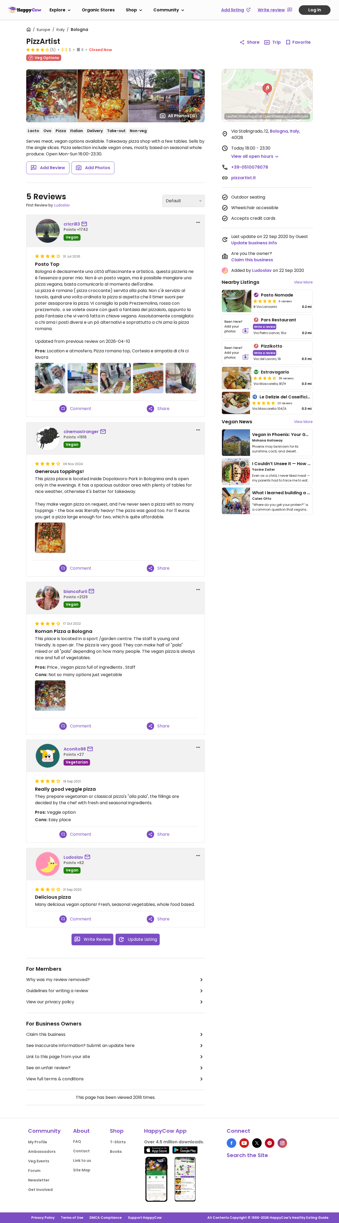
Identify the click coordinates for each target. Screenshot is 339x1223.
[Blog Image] (236, 442)
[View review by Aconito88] (47, 755)
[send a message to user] (85, 224)
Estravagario (275, 372)
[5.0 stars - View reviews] (265, 301)
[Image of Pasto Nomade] (236, 301)
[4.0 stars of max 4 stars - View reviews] (38, 49)
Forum (34, 1170)
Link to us (82, 1160)
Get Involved (40, 1189)
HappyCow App (165, 1131)
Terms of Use (72, 1217)
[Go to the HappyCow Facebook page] (231, 1143)
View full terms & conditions (55, 1079)
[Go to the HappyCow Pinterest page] (269, 1143)
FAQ (77, 1141)
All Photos (182, 116)
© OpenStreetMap (273, 116)
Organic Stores (98, 10)
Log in (314, 10)
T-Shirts (118, 1142)
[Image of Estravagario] (236, 378)
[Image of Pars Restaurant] (236, 326)
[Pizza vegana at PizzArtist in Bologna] (148, 378)
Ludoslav (62, 205)
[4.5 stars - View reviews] (265, 378)
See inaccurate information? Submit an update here (80, 1045)
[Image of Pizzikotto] (236, 353)
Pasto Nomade (277, 295)
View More (303, 282)
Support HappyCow (145, 1217)
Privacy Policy (43, 1217)
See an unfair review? (48, 1068)
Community (166, 10)
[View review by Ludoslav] (47, 864)
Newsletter (39, 1180)
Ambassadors (42, 1151)
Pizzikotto (271, 346)
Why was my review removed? (58, 980)
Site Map (81, 1170)
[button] (267, 89)
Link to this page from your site (58, 1057)
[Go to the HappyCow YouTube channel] (244, 1143)
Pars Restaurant (278, 320)
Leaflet (231, 116)
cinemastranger (81, 432)
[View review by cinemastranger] (47, 438)
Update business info (254, 243)
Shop (131, 10)
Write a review (264, 327)
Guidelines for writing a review (57, 991)
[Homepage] (24, 10)
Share (253, 42)
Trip (276, 42)
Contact (81, 1151)
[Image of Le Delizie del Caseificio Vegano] (236, 403)
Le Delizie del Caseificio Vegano (294, 397)
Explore (57, 10)
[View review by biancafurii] (47, 598)
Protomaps (248, 116)
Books (116, 1151)
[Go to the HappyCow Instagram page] (282, 1143)
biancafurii (75, 591)
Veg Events (38, 1161)
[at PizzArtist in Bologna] (50, 378)
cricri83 (72, 224)
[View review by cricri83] (47, 231)
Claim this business (45, 1034)
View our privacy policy (50, 1002)
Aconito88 (75, 749)
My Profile (37, 1142)
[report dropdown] (198, 222)
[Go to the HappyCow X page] (257, 1143)
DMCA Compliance (106, 1217)
